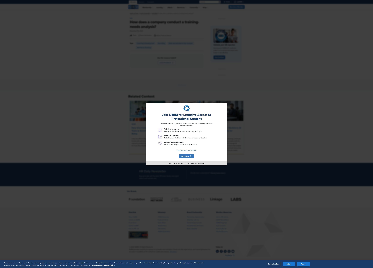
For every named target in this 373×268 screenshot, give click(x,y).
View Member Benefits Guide (187, 150)
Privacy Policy (109, 265)
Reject (289, 264)
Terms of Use (96, 265)
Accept (303, 264)
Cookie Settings (273, 264)
